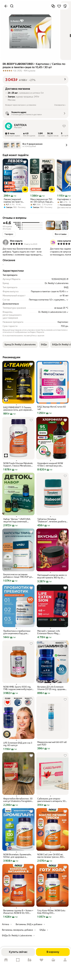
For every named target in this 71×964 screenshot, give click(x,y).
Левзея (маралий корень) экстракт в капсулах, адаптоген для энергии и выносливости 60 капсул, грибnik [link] (14, 200)
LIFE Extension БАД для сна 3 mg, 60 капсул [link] (17, 744)
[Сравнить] (53, 6)
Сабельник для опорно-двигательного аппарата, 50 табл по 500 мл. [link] (51, 799)
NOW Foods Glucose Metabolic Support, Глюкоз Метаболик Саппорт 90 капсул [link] (18, 464)
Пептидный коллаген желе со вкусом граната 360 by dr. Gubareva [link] (52, 576)
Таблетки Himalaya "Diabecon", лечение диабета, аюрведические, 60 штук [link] (52, 520)
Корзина (53, 960)
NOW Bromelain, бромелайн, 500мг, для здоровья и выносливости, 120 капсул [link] (17, 855)
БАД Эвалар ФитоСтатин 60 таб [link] (51, 408)
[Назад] (6, 6)
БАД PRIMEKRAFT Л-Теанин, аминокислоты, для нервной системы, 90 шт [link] (17, 408)
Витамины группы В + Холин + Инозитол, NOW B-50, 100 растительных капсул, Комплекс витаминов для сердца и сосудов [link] (18, 911)
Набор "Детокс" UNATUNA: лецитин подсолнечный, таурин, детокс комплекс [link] (17, 520)
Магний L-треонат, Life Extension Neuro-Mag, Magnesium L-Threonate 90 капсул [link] (50, 632)
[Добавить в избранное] (59, 6)
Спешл (18, 960)
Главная (6, 960)
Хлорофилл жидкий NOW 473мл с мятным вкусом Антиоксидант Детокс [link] (50, 464)
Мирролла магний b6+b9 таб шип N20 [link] (52, 743)
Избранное (41, 960)
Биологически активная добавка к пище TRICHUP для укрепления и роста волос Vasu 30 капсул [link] (18, 575)
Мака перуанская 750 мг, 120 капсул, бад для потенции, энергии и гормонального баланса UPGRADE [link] (41, 200)
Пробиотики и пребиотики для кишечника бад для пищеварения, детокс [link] (16, 632)
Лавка (30, 960)
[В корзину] (25, 189)
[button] (35, 80)
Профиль (65, 960)
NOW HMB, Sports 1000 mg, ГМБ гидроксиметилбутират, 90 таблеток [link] (18, 688)
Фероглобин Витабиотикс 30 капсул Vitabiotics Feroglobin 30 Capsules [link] (18, 799)
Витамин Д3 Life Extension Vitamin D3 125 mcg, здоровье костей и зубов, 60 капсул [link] (51, 688)
